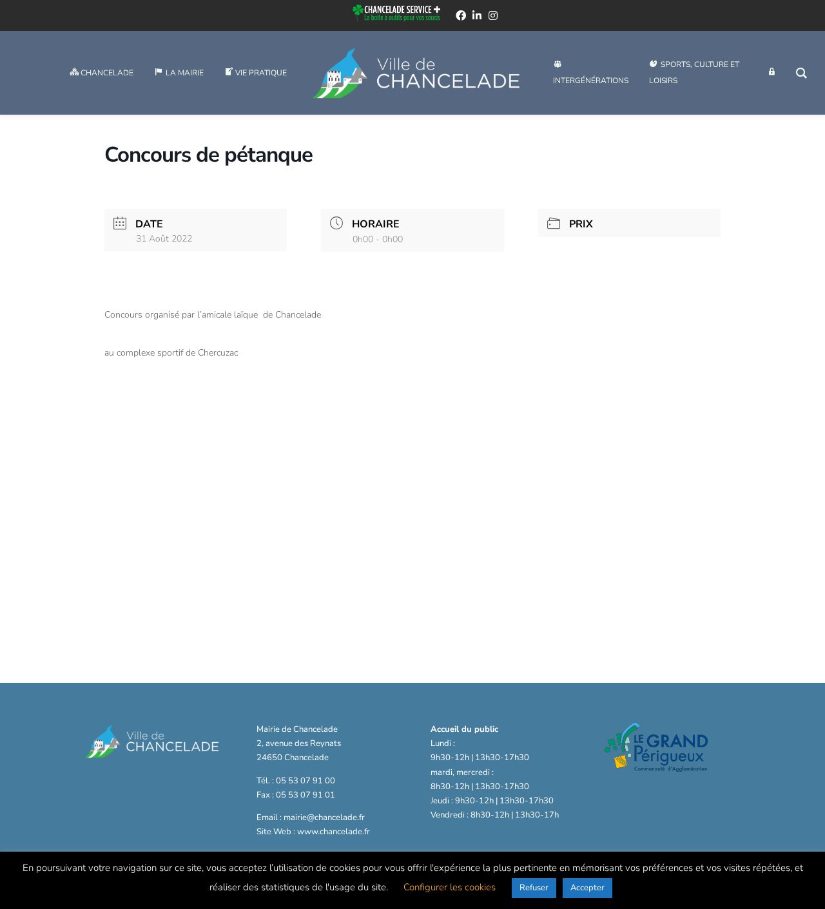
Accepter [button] (587, 888)
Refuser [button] (533, 888)
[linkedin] (477, 15)
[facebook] (461, 15)
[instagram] (493, 15)
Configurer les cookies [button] (449, 887)
